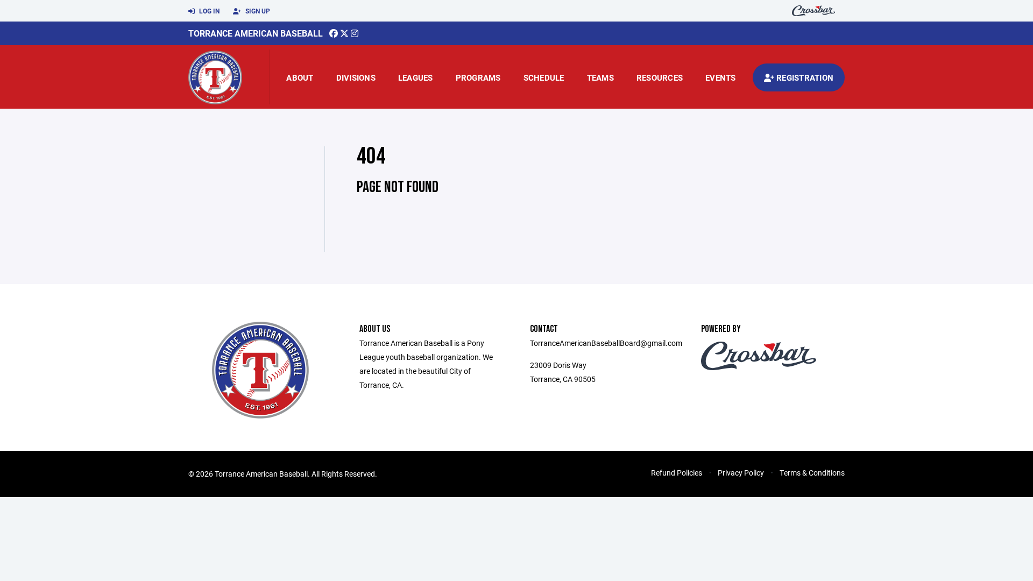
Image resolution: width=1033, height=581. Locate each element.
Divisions (356, 77)
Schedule (543, 77)
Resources (659, 77)
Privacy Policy (741, 472)
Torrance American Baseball (255, 33)
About (299, 77)
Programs (478, 77)
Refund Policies (676, 472)
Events (720, 77)
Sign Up (257, 10)
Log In (208, 10)
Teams (600, 77)
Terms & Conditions (812, 472)
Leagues (415, 77)
